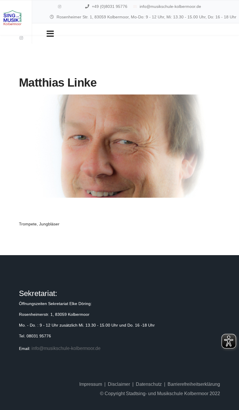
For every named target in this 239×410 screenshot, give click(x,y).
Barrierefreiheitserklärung (194, 384)
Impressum (90, 384)
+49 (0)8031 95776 (109, 6)
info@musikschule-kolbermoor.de (170, 6)
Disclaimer (119, 384)
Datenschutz (149, 384)
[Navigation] (50, 33)
